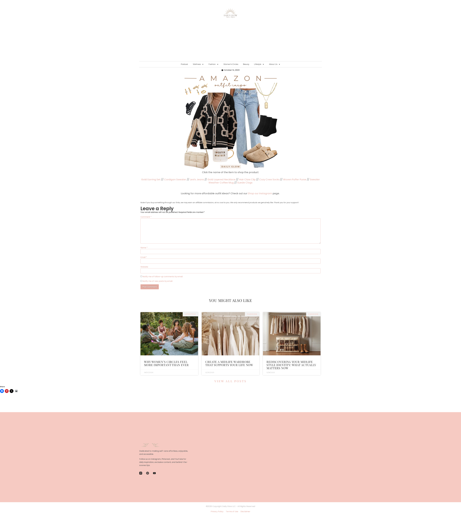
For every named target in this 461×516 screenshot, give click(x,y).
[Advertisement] (230, 43)
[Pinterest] (147, 473)
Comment (146, 217)
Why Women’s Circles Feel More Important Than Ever (166, 363)
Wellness (197, 64)
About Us (273, 64)
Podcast (184, 64)
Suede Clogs (244, 182)
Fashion (212, 64)
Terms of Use (232, 511)
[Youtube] (154, 473)
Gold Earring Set (151, 179)
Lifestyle (257, 64)
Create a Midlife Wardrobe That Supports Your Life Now (229, 363)
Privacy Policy (217, 511)
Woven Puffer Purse (294, 179)
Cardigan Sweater (175, 179)
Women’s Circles (230, 64)
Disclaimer (245, 511)
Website (144, 267)
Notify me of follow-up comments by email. (163, 277)
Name (143, 248)
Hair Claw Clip (247, 179)
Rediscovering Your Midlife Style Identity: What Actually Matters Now (291, 365)
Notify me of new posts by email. (158, 281)
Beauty (246, 64)
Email (143, 257)
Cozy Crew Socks (269, 179)
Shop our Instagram (260, 193)
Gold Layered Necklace (221, 179)
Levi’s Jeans (197, 179)
